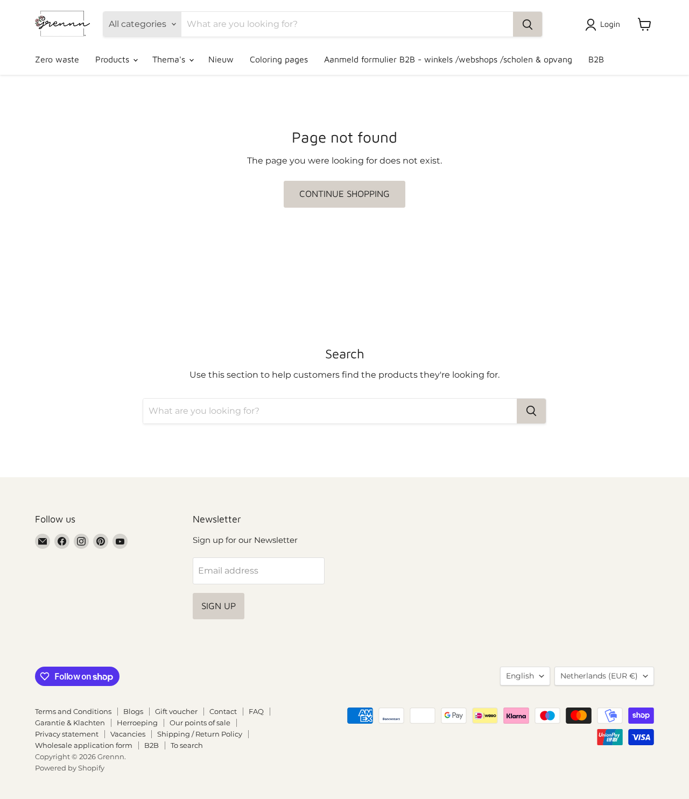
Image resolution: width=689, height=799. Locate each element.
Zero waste (57, 59)
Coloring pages (279, 59)
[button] (604, 24)
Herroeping (137, 722)
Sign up (218, 605)
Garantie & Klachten (70, 722)
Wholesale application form (83, 745)
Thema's (170, 59)
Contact (223, 711)
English (520, 676)
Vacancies (127, 734)
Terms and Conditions (73, 711)
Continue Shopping (344, 193)
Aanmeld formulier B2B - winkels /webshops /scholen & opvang (448, 59)
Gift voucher (176, 711)
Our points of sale (200, 722)
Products (113, 59)
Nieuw (221, 59)
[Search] (527, 24)
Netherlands (599, 676)
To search (187, 745)
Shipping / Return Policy (199, 734)
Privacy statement (67, 734)
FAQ (256, 711)
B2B (596, 59)
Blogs (133, 711)
